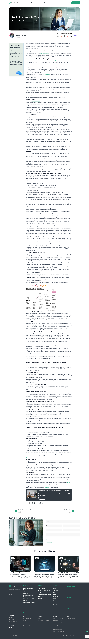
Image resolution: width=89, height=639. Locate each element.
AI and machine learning (43, 116)
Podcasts (55, 602)
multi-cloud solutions (46, 74)
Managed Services (71, 618)
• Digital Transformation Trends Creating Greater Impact (15, 49)
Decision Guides (56, 606)
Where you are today (27, 618)
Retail (39, 592)
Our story (11, 617)
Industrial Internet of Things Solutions (29, 599)
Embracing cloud (29, 86)
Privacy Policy (66, 635)
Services (26, 2)
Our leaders (11, 623)
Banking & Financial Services (44, 590)
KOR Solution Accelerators (29, 602)
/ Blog (16, 9)
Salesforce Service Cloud (58, 618)
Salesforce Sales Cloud (57, 620)
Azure (39, 622)
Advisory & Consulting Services (28, 589)
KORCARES (11, 625)
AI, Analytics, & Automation (43, 620)
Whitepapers (55, 590)
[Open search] (69, 3)
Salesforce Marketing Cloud (58, 622)
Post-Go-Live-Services (28, 625)
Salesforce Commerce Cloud (58, 631)
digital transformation (52, 60)
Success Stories (44, 2)
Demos (54, 588)
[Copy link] (43, 503)
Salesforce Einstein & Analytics (59, 625)
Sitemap (78, 635)
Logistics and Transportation (44, 594)
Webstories (55, 604)
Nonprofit (40, 598)
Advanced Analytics (36, 101)
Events (10, 627)
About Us (55, 2)
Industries (31, 2)
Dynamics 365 (41, 618)
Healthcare (40, 596)
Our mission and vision (13, 621)
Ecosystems (37, 2)
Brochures (55, 598)
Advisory (25, 620)
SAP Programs (26, 624)
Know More (42, 498)
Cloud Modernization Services (28, 596)
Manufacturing (41, 588)
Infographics (55, 596)
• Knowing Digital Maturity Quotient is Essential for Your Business (16, 53)
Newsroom (11, 629)
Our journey (11, 619)
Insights (50, 2)
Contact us (47, 487)
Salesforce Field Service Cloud (59, 624)
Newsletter (11, 631)
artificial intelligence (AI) (45, 53)
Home (13, 9)
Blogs (54, 592)
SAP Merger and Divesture (28, 622)
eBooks (54, 594)
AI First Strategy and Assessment (27, 592)
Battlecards (55, 609)
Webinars (55, 600)
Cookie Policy (72, 635)
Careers (60, 2)
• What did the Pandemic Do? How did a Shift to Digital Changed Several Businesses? (16, 61)
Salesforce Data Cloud (57, 627)
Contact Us (75, 2)
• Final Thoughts (13, 69)
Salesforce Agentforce (57, 629)
